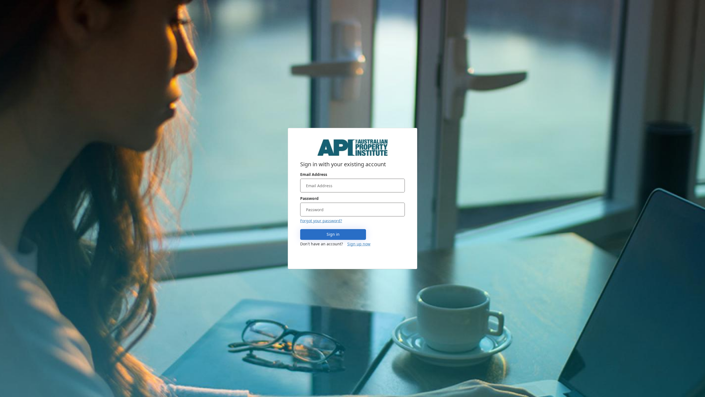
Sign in (333, 234)
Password (309, 198)
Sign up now (358, 243)
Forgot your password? (321, 220)
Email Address (313, 174)
